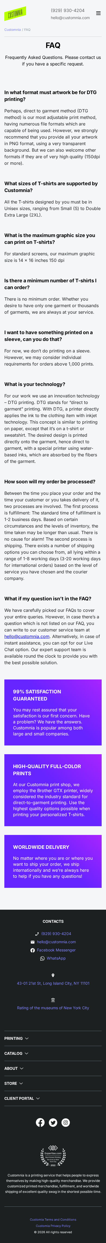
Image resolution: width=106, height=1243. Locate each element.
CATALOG (13, 1053)
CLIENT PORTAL (19, 1098)
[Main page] (15, 14)
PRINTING (13, 1038)
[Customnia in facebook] (40, 1122)
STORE (10, 1083)
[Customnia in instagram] (65, 1122)
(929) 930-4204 (68, 10)
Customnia (12, 30)
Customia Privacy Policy (53, 1226)
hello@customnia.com (70, 17)
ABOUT (11, 1068)
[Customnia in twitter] (53, 1122)
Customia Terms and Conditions (53, 1219)
